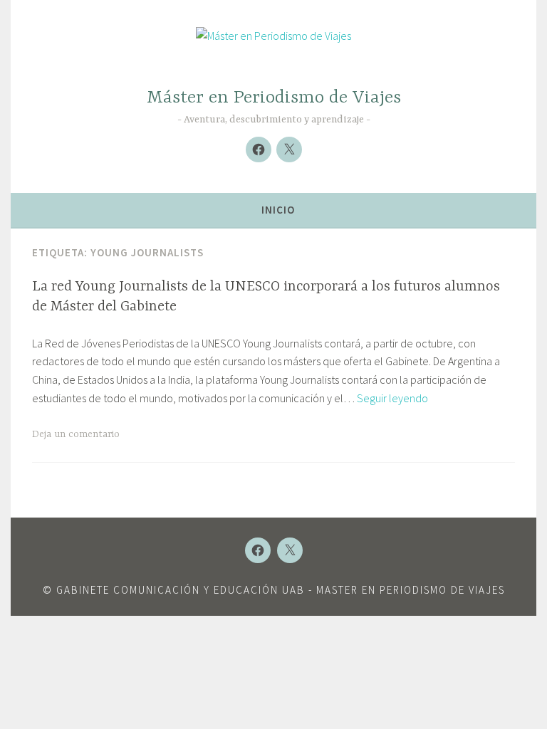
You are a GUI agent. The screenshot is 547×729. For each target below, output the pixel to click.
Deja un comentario (76, 434)
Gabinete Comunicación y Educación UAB (180, 590)
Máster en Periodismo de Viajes (274, 98)
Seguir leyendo (392, 398)
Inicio (278, 209)
